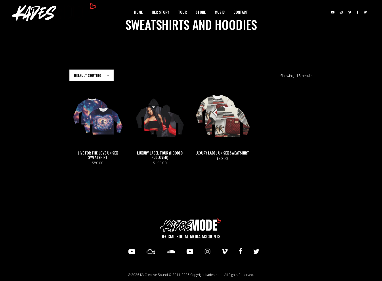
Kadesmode (214, 274)
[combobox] (91, 75)
